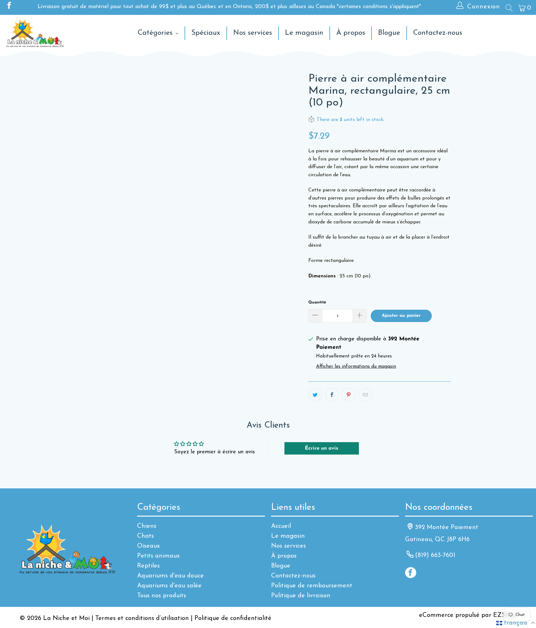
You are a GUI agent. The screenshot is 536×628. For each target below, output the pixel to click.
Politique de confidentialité (232, 618)
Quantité (317, 302)
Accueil (281, 526)
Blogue (280, 566)
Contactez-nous (293, 576)
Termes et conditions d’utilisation (142, 618)
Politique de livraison (300, 596)
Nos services (288, 546)
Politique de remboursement (311, 586)
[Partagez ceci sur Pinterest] (348, 394)
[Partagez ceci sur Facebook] (332, 394)
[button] (515, 623)
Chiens (146, 526)
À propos (284, 556)
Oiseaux (148, 546)
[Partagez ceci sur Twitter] (315, 394)
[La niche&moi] (35, 33)
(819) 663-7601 (435, 555)
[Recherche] (509, 8)
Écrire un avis (321, 448)
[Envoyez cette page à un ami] (365, 394)
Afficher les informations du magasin (356, 366)
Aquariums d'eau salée (169, 586)
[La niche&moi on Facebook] (9, 7)
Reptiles (148, 566)
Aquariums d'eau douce (170, 576)
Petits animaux (158, 556)
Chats (145, 536)
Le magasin (288, 536)
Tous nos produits (161, 596)
